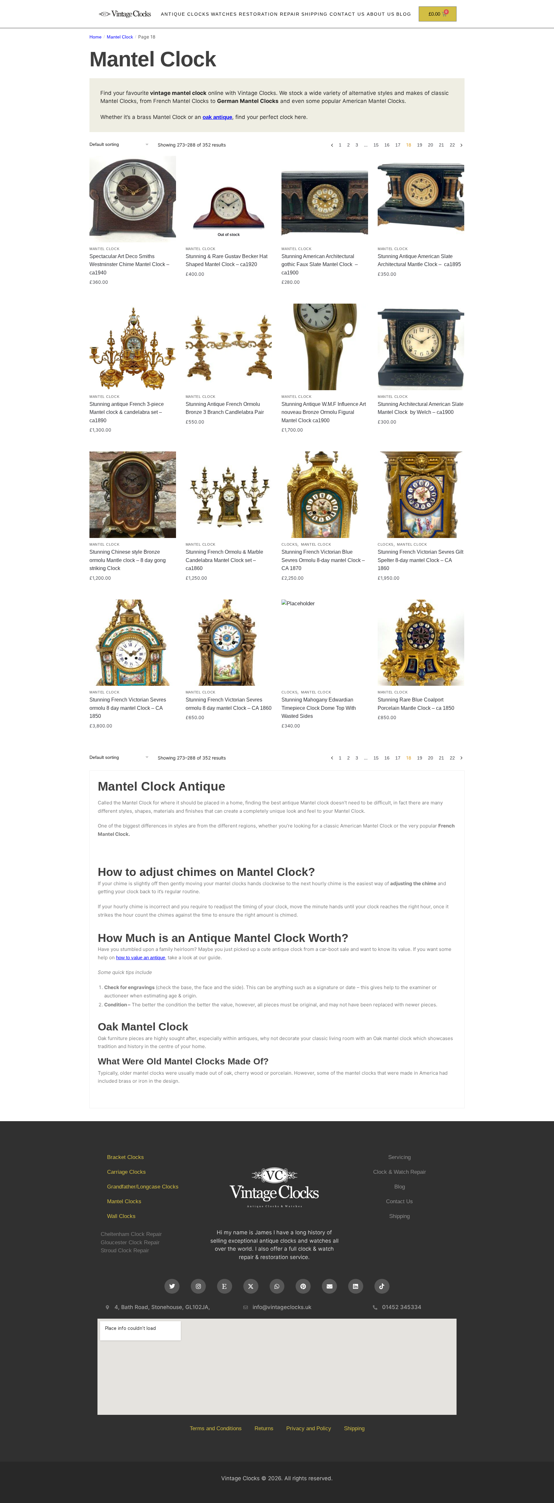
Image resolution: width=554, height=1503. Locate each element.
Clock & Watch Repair (399, 1172)
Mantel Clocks (124, 1201)
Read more (228, 295)
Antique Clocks (185, 14)
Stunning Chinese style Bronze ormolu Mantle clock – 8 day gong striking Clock (127, 560)
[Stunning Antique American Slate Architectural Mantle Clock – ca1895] (421, 199)
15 (376, 144)
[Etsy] (224, 1286)
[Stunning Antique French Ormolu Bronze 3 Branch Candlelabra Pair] (229, 347)
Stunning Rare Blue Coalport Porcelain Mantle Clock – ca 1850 (416, 704)
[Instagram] (198, 1286)
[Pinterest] (303, 1286)
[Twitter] (172, 1286)
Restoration (258, 14)
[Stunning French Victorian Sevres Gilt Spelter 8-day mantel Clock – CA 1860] (421, 494)
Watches (224, 14)
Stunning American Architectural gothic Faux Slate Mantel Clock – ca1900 (319, 264)
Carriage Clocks (126, 1172)
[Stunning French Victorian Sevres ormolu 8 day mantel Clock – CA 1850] (132, 643)
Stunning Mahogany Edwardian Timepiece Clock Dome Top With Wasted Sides (318, 708)
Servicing (399, 1157)
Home (95, 36)
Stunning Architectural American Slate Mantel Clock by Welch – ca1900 (421, 408)
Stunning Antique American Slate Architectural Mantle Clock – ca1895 (419, 260)
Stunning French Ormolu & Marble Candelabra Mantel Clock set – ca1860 (224, 560)
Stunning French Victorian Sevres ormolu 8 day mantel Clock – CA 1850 (127, 708)
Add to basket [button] (132, 295)
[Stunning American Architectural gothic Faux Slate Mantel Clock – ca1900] (324, 199)
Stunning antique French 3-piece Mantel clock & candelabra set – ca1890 (126, 412)
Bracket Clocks (125, 1157)
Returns (264, 1428)
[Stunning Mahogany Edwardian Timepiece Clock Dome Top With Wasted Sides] (324, 643)
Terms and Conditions (216, 1428)
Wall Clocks (121, 1216)
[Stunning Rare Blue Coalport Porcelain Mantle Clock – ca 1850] (421, 643)
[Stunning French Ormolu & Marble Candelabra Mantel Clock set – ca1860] (229, 494)
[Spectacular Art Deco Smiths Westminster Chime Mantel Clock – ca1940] (132, 199)
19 (419, 144)
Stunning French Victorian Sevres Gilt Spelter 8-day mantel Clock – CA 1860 (420, 560)
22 (452, 144)
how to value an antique (140, 957)
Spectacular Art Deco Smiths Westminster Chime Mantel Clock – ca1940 (129, 264)
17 (397, 144)
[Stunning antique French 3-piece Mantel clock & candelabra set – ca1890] (132, 347)
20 (430, 144)
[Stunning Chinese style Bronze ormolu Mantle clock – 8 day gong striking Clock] (132, 494)
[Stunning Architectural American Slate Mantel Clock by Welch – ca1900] (421, 347)
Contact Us (347, 14)
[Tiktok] (382, 1286)
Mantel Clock (120, 36)
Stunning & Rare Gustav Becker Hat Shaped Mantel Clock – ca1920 (226, 260)
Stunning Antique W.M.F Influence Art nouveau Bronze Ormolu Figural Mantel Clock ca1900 (323, 412)
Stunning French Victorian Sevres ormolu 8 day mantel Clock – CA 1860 (229, 704)
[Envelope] (329, 1286)
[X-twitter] (250, 1286)
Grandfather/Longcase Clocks (143, 1187)
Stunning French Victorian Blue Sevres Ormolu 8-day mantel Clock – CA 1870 (323, 560)
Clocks (289, 544)
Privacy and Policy (308, 1428)
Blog (403, 14)
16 (387, 144)
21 (441, 144)
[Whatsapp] (277, 1286)
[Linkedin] (355, 1286)
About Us (381, 14)
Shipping (314, 14)
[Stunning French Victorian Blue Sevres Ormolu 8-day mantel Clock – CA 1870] (324, 494)
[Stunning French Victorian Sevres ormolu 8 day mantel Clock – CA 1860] (229, 643)
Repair (290, 14)
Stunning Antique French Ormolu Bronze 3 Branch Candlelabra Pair (225, 408)
